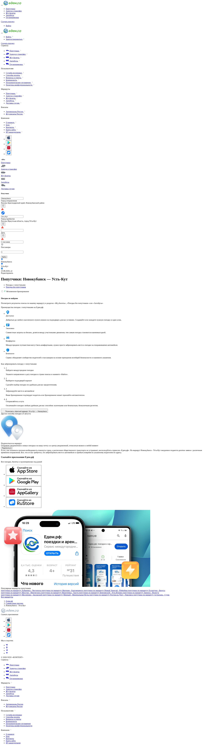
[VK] (7, 645)
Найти (4, 257)
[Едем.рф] (12, 5)
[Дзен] (7, 653)
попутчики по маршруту (21, 590)
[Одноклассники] (7, 648)
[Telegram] (7, 650)
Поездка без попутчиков (16, 287)
